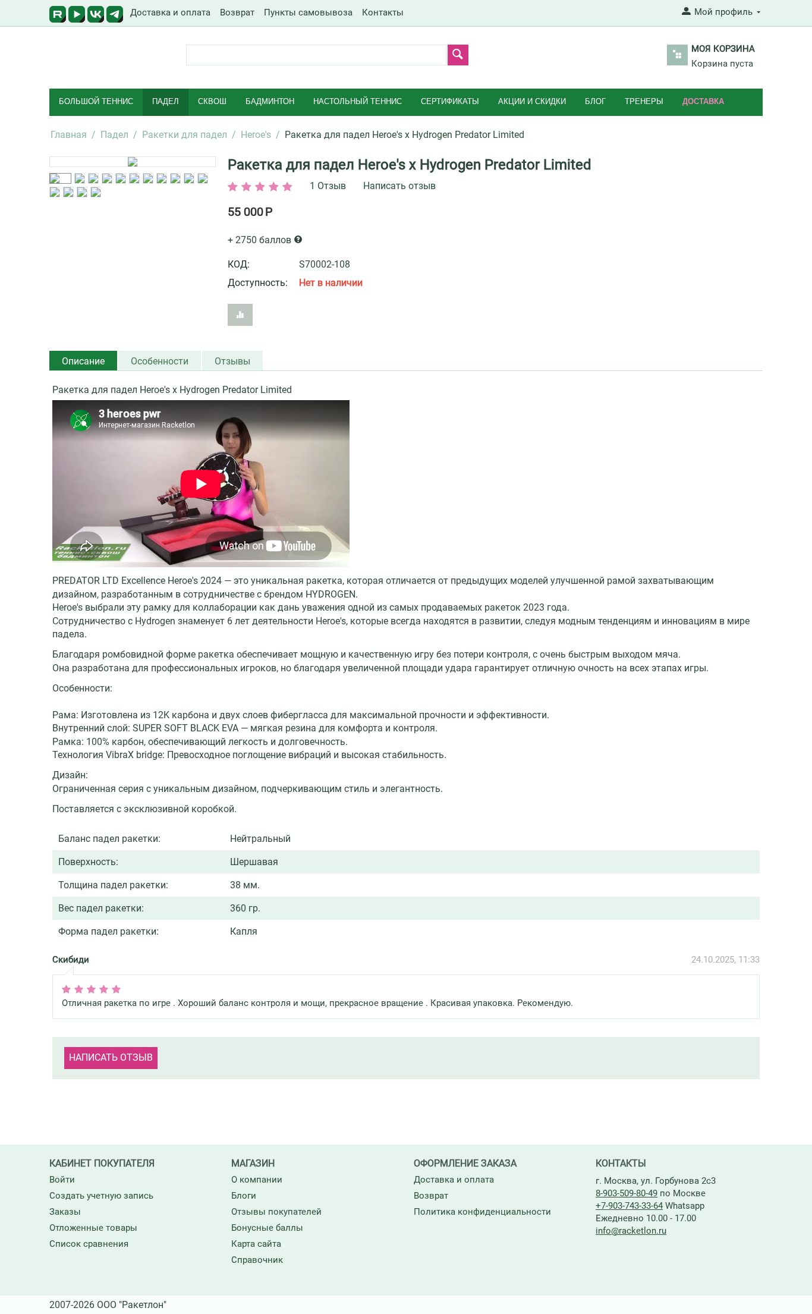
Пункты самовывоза (308, 12)
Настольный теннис (357, 101)
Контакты (383, 12)
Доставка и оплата (170, 12)
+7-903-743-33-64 (629, 1205)
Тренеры (644, 101)
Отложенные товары (93, 1227)
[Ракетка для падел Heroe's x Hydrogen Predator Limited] (132, 161)
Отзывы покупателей (276, 1211)
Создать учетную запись (101, 1195)
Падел (165, 101)
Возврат (237, 12)
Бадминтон (270, 101)
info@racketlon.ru (631, 1230)
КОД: (239, 264)
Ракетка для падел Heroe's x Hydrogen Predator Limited (409, 164)
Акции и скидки (532, 101)
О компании (256, 1179)
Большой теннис (96, 101)
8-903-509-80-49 (626, 1193)
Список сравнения (88, 1243)
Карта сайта (256, 1243)
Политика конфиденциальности (482, 1211)
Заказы (65, 1211)
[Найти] (458, 55)
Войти (62, 1179)
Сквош (212, 101)
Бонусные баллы (267, 1227)
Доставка (703, 101)
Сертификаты (450, 101)
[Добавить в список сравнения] (240, 315)
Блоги (243, 1195)
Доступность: (258, 282)
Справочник (257, 1260)
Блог (595, 101)
